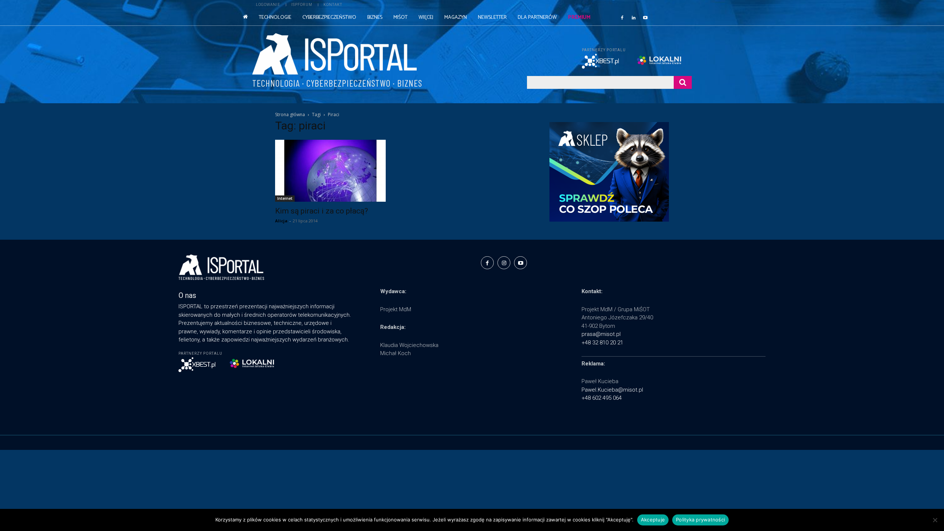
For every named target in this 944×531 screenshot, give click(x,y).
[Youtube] (645, 17)
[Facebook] (622, 17)
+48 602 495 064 (602, 398)
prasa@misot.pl (601, 334)
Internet (284, 198)
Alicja (281, 220)
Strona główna (290, 114)
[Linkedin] (634, 17)
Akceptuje (653, 520)
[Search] (683, 82)
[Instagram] (503, 262)
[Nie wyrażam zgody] (934, 520)
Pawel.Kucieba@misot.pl (612, 389)
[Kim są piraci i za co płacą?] (335, 171)
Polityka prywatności (700, 520)
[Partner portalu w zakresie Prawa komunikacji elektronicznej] (664, 60)
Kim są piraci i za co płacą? (321, 210)
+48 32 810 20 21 (602, 342)
